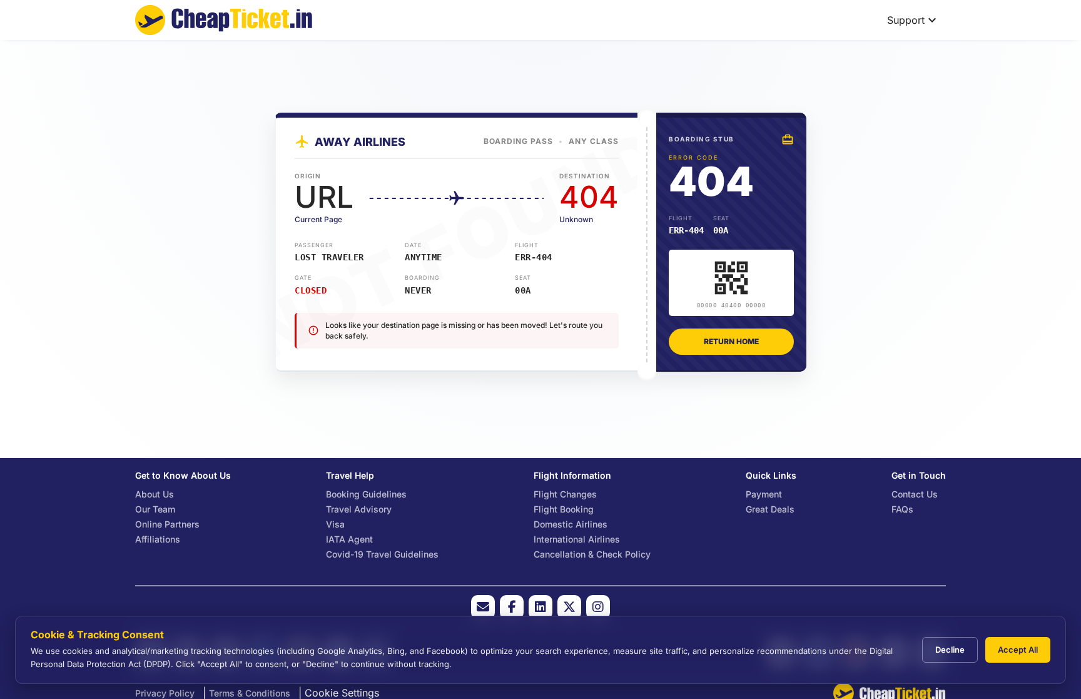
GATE (303, 277)
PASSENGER (314, 245)
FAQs (902, 509)
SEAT (523, 277)
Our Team (155, 509)
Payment (764, 494)
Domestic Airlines (570, 524)
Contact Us (914, 494)
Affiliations (157, 539)
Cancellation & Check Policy (592, 554)
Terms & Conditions (249, 693)
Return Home (731, 341)
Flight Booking (564, 509)
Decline (950, 650)
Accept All (1018, 650)
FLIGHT (527, 245)
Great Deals (770, 509)
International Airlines (577, 539)
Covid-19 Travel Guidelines (382, 554)
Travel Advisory (359, 509)
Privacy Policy (165, 693)
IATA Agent (349, 539)
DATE (413, 245)
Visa (335, 524)
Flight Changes (565, 494)
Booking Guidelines (366, 494)
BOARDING (422, 277)
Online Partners (167, 524)
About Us (154, 494)
